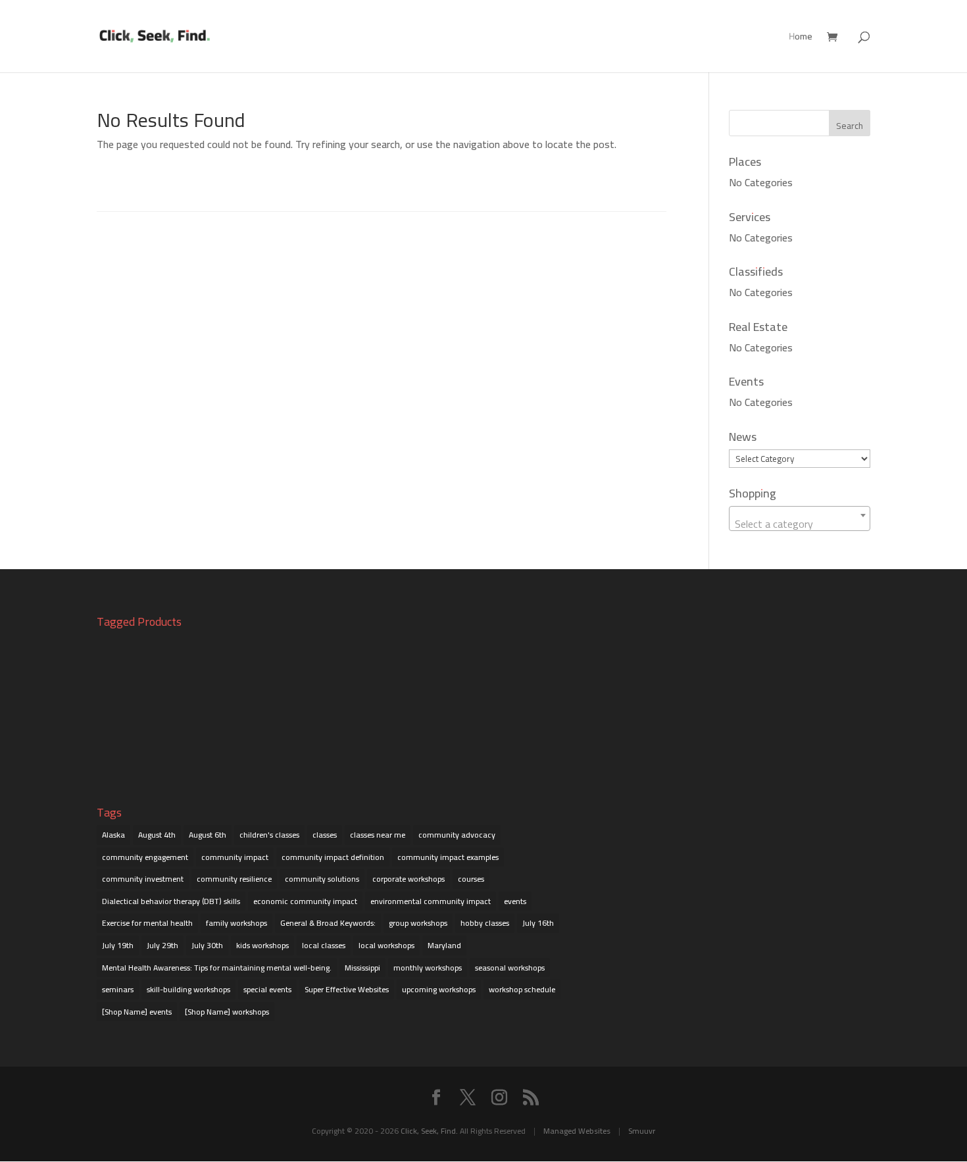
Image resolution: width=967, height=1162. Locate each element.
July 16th (538, 922)
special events (267, 989)
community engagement (145, 857)
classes (324, 834)
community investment (143, 878)
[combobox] (799, 518)
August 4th (157, 834)
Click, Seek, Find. (429, 1130)
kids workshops (262, 945)
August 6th (207, 834)
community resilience (234, 878)
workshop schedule (522, 989)
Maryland (444, 945)
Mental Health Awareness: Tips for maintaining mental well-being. (217, 967)
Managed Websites (576, 1130)
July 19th (118, 945)
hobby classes (484, 922)
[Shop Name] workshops (227, 1011)
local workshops (386, 945)
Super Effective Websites (347, 989)
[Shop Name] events (137, 1011)
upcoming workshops (439, 989)
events (515, 901)
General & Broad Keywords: (328, 922)
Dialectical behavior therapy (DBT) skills (171, 901)
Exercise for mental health (147, 922)
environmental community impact (430, 901)
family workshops (236, 922)
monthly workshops (427, 967)
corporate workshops (408, 878)
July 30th (207, 945)
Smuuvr (641, 1130)
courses (471, 878)
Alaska (113, 834)
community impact (234, 857)
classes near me (377, 834)
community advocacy (456, 834)
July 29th (162, 945)
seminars (118, 989)
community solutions (322, 878)
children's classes (269, 834)
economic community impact (305, 901)
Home (800, 38)
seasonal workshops (510, 967)
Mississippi (362, 967)
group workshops (418, 922)
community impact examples (448, 857)
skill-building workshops (188, 989)
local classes (323, 945)
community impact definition (333, 857)
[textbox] (800, 524)
